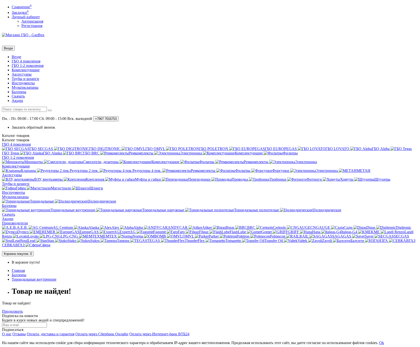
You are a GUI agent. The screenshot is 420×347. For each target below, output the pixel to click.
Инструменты (23, 83)
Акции (17, 100)
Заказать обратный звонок (33, 127)
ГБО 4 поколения (26, 61)
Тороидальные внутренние (34, 279)
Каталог (15, 140)
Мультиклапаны (25, 87)
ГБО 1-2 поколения (28, 65)
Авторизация (32, 21)
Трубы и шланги (25, 79)
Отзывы (19, 334)
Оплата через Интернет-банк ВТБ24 (159, 334)
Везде (16, 57)
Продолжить (12, 311)
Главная (18, 270)
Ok (381, 343)
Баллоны (19, 92)
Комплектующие (26, 70)
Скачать (18, 96)
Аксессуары (22, 74)
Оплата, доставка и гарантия (50, 334)
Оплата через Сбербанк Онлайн (101, 334)
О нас (6, 334)
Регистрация (31, 26)
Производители (15, 223)
